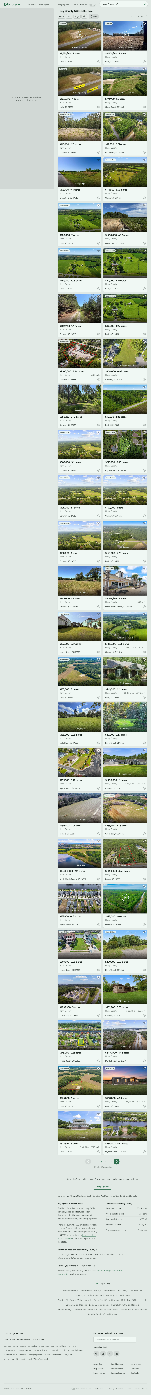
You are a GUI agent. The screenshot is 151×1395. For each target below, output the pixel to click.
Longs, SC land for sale (76, 1305)
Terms (137, 1389)
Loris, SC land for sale (99, 1305)
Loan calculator (118, 1373)
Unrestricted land (24, 1359)
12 (110, 1161)
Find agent (44, 4)
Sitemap (111, 1389)
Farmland (72, 1345)
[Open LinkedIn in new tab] (117, 1353)
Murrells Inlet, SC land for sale (125, 1305)
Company (135, 1368)
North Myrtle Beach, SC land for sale (130, 1309)
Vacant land (9, 1359)
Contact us (136, 1373)
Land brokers (117, 1364)
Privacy (144, 1389)
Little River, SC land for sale (134, 1300)
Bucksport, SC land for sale (129, 1290)
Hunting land (55, 1350)
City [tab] (96, 1283)
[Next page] (117, 1161)
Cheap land (44, 1345)
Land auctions (38, 1339)
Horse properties (24, 1350)
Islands (66, 1350)
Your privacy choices (84, 1389)
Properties (32, 4)
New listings (120, 1389)
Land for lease (23, 1339)
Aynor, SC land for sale (104, 1290)
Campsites (32, 1345)
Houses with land (40, 1350)
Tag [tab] (108, 1283)
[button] (63, 44)
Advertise (97, 1364)
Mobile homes (77, 1350)
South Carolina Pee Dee (97, 1196)
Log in (75, 4)
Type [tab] (102, 1283)
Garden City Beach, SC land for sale (75, 1300)
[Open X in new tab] (110, 1353)
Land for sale (63, 1196)
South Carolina (77, 1196)
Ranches (22, 1354)
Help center (98, 1368)
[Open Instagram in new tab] (103, 1353)
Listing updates (102, 1186)
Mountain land (10, 1354)
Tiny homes (69, 1354)
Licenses (130, 1389)
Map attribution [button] (27, 1389)
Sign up (83, 4)
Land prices (136, 1364)
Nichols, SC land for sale (99, 1309)
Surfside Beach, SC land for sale (102, 1314)
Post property (63, 4)
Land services (117, 1368)
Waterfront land (41, 1359)
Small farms (57, 1354)
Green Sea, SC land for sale (106, 1300)
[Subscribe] (133, 1339)
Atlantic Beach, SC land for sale (77, 1290)
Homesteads (9, 1350)
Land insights (99, 1373)
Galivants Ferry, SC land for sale (115, 1295)
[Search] (145, 4)
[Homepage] (11, 4)
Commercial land (58, 1345)
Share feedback (100, 1347)
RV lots (47, 1354)
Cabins (23, 1345)
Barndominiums (11, 1345)
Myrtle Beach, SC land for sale (72, 1309)
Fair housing (98, 1389)
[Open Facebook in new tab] (96, 1353)
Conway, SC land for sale (86, 1295)
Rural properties (35, 1354)
